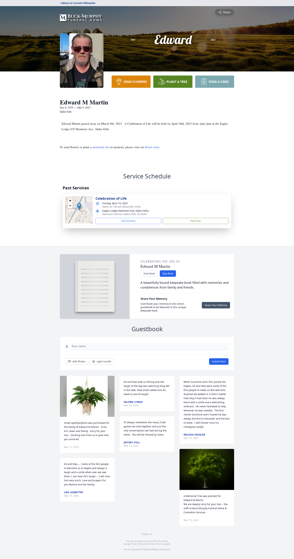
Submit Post (219, 361)
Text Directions (128, 220)
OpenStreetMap (150, 549)
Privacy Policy (137, 543)
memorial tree (101, 147)
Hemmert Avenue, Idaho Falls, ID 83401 (124, 214)
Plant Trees (195, 220)
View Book (149, 273)
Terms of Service (156, 543)
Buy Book (168, 273)
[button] (79, 206)
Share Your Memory (216, 305)
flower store (152, 147)
